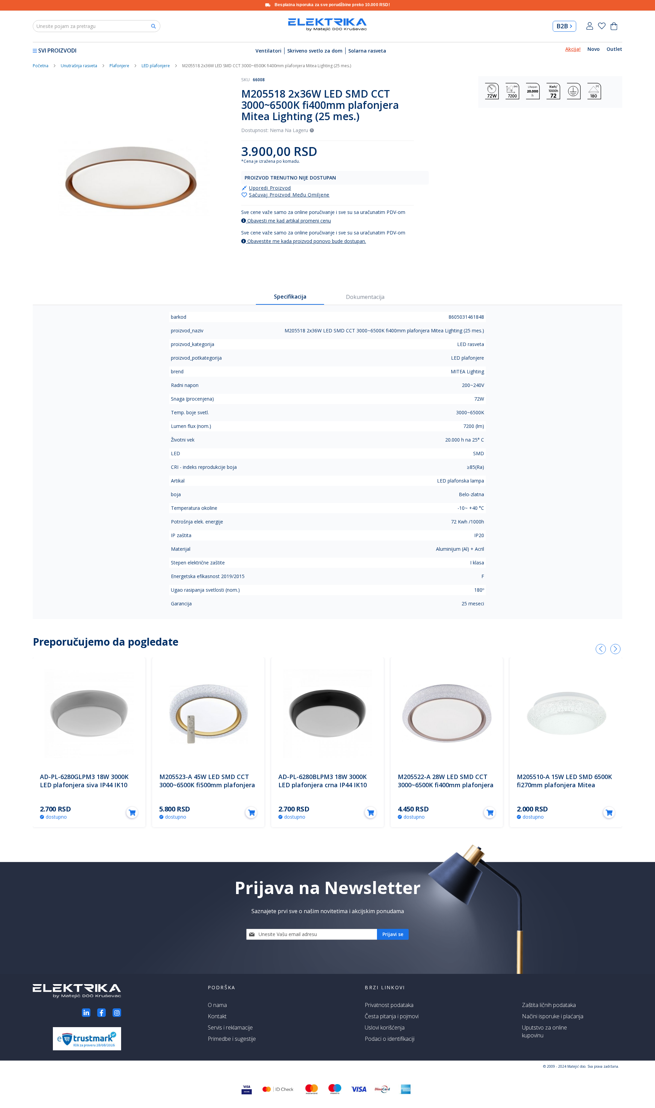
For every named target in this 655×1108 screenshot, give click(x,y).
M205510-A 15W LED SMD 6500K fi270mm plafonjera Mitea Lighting (564, 785)
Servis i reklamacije (230, 1027)
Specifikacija (290, 296)
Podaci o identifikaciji (389, 1038)
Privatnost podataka (389, 1005)
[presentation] (601, 649)
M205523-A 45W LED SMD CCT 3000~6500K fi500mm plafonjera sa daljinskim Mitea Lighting (207, 785)
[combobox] (96, 26)
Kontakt (217, 1016)
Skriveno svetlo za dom (315, 50)
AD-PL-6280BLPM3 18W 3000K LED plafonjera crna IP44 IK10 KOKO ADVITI (322, 785)
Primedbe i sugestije (232, 1038)
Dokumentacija (365, 297)
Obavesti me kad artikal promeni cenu (288, 220)
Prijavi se (589, 26)
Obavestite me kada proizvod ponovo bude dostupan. (306, 241)
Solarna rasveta (367, 50)
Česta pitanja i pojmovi (392, 1016)
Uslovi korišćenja (385, 1027)
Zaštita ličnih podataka (549, 1005)
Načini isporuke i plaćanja (552, 1016)
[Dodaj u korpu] (132, 812)
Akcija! (573, 49)
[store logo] (327, 24)
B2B (562, 26)
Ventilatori (268, 50)
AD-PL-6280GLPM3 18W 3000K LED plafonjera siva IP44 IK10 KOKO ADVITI (84, 785)
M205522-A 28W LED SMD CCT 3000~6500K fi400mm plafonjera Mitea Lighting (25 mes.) (446, 785)
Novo (593, 49)
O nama (217, 1005)
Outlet (614, 49)
